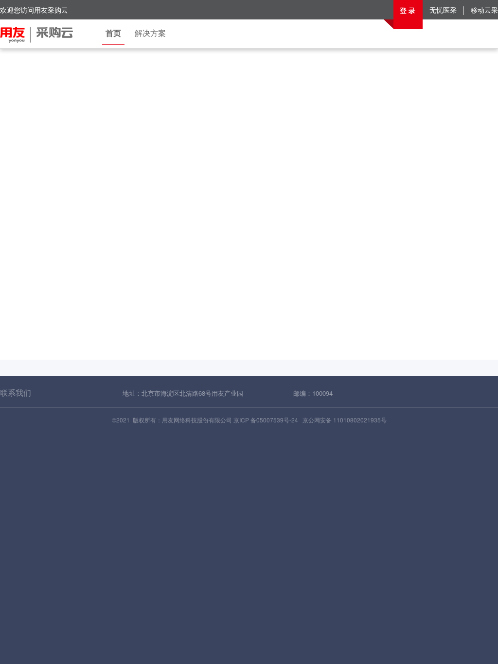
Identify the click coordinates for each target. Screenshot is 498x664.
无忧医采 (443, 10)
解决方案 (150, 32)
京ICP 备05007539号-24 (265, 420)
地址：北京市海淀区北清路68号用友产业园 (183, 393)
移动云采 (484, 10)
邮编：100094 (313, 393)
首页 (113, 32)
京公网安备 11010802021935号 (344, 420)
